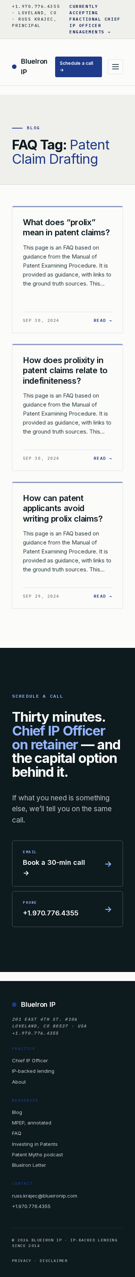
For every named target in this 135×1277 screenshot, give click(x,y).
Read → (103, 320)
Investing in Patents (35, 1144)
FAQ (16, 1133)
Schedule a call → (76, 66)
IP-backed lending (33, 1071)
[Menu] (115, 66)
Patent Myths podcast (37, 1154)
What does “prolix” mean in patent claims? (66, 227)
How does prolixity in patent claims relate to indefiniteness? (65, 370)
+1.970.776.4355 (31, 1206)
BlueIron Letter (29, 1165)
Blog (17, 1112)
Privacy (22, 1260)
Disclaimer (54, 1260)
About (19, 1082)
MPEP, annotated (31, 1123)
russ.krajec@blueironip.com (44, 1196)
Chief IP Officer (30, 1060)
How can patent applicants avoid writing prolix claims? (62, 508)
